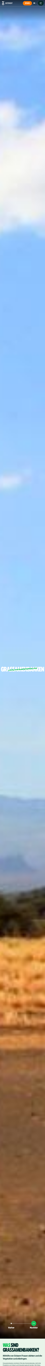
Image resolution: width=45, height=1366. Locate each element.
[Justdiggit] (7, 3)
